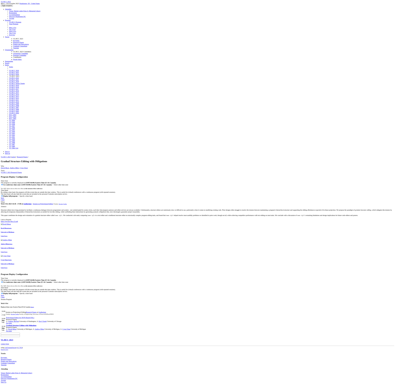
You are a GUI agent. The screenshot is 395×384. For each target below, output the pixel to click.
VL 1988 (12, 142)
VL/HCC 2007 (14, 107)
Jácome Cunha (63, 204)
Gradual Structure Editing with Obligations (21, 325)
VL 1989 (12, 141)
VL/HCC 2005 (14, 111)
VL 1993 (12, 133)
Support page (4, 349)
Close (3, 200)
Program (7, 20)
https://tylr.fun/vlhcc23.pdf (9, 221)
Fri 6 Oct (12, 35)
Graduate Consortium (20, 46)
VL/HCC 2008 (14, 106)
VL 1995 (12, 130)
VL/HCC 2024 (14, 74)
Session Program (6, 299)
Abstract (3, 206)
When (3, 202)
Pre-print (9, 323)
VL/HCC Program (15, 22)
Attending (8, 9)
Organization (9, 50)
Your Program (13, 24)
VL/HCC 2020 (14, 82)
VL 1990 (12, 139)
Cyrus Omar (24, 168)
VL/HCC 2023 (6, 157)
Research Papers (18, 42)
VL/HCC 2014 (14, 94)
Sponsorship (9, 61)
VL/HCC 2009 (14, 104)
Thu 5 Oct (12, 33)
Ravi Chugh (43, 321)
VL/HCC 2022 (14, 78)
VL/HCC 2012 (14, 98)
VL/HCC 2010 (14, 102)
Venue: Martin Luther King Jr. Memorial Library (25, 11)
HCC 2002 (12, 117)
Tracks (7, 37)
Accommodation (14, 15)
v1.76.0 (19, 347)
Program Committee (19, 55)
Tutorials (16, 48)
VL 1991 (12, 137)
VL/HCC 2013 (14, 96)
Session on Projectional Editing (43, 204)
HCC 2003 (12, 115)
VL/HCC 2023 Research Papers (11, 172)
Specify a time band (26, 196)
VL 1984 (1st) (13, 148)
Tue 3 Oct (12, 29)
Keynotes (16, 40)
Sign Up (3, 382)
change (32, 307)
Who (2, 166)
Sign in (7, 151)
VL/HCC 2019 (14, 85)
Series (11, 67)
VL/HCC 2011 (14, 100)
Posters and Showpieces (21, 44)
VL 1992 (12, 135)
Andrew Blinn (14, 168)
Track (3, 170)
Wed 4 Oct (12, 31)
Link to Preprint (6, 220)
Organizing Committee (20, 53)
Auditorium (27, 204)
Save (2, 198)
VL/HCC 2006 (14, 109)
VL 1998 (12, 124)
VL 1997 (12, 126)
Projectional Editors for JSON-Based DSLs (20, 318)
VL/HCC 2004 (14, 113)
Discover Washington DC (17, 16)
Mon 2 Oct (12, 28)
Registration (13, 13)
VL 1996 (12, 128)
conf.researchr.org (10, 347)
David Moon (5, 168)
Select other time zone (61, 185)
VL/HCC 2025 (14, 72)
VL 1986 (12, 146)
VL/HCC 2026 (14, 70)
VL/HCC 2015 (14, 93)
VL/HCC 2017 (14, 89)
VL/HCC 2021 (14, 80)
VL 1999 (12, 122)
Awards (11, 18)
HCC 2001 (12, 118)
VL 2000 (12, 120)
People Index (17, 59)
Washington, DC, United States (29, 3)
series (13, 157)
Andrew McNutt (13, 321)
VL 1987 (12, 144)
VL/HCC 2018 (14, 87)
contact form (5, 344)
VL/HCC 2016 (14, 91)
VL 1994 (12, 131)
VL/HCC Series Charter (17, 83)
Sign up (7, 153)
